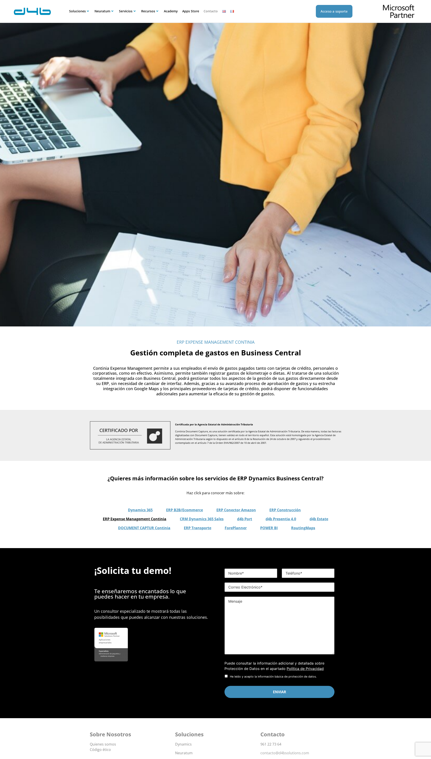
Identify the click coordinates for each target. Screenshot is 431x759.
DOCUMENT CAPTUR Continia (144, 527)
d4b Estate (319, 518)
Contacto (211, 11)
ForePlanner (236, 527)
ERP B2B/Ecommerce (184, 509)
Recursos (148, 11)
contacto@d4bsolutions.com (284, 752)
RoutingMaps (303, 527)
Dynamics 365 (140, 509)
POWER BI (269, 527)
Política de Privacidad (305, 668)
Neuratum (102, 11)
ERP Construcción (285, 509)
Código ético (100, 749)
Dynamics (183, 744)
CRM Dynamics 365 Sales (202, 518)
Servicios (125, 11)
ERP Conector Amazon (236, 509)
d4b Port (244, 518)
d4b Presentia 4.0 (281, 518)
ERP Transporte (197, 527)
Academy (171, 11)
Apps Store (190, 11)
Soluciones (77, 11)
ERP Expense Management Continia (134, 518)
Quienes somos (103, 744)
